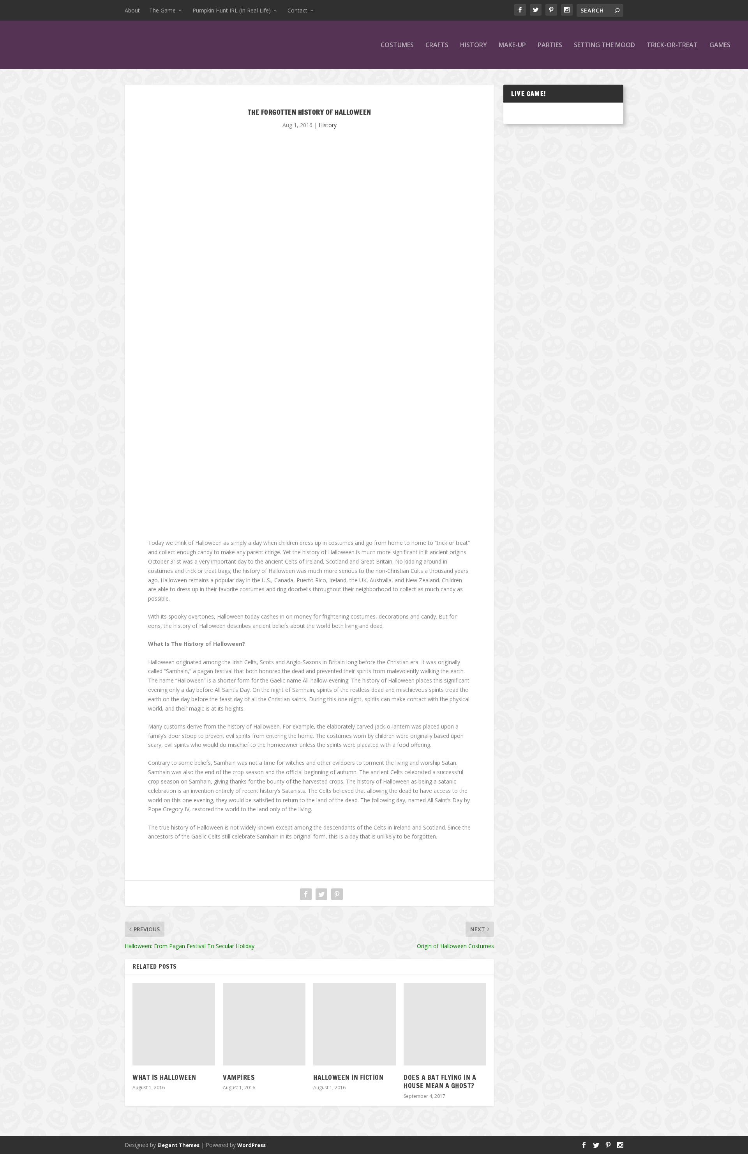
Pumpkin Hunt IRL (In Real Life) (231, 10)
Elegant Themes (178, 1145)
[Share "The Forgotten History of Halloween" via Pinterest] (337, 894)
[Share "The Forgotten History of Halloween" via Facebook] (306, 894)
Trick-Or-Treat (672, 45)
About (132, 10)
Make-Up (512, 45)
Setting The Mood (604, 45)
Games (719, 45)
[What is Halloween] (173, 1024)
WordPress (251, 1145)
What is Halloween (164, 1077)
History (473, 45)
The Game (162, 10)
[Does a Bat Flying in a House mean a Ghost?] (445, 1024)
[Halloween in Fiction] (354, 1024)
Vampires (239, 1077)
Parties (550, 45)
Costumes (397, 45)
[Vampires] (264, 1024)
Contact (297, 10)
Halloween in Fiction (348, 1077)
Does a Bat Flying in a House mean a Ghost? (440, 1081)
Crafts (436, 45)
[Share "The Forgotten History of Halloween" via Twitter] (321, 894)
